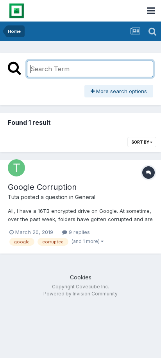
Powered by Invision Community (80, 294)
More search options (121, 91)
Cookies (80, 277)
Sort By (140, 142)
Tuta (13, 197)
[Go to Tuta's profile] (16, 167)
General (85, 197)
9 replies (78, 232)
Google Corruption (42, 187)
